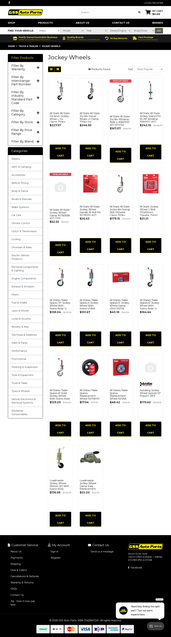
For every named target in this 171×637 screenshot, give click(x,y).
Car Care (16, 215)
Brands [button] (157, 22)
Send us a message (102, 551)
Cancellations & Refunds (25, 576)
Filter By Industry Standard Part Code (21, 97)
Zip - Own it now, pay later (23, 603)
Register (56, 557)
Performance (19, 350)
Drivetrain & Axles (22, 247)
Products (45, 22)
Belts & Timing (20, 183)
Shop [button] (11, 22)
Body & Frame (20, 191)
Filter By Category (18, 112)
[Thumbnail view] (51, 69)
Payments (17, 557)
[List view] (57, 69)
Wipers (16, 158)
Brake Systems (20, 207)
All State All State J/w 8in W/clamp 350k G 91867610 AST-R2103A (120, 120)
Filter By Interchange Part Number (21, 80)
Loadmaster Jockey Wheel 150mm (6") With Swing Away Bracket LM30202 (60, 486)
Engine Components (24, 278)
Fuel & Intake (19, 302)
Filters (15, 294)
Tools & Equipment (23, 375)
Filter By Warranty (18, 67)
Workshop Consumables (19, 412)
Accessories (18, 174)
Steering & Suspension (25, 367)
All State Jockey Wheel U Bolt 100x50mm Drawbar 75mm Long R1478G (149, 212)
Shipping (16, 563)
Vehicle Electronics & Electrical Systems (24, 401)
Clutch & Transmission (24, 231)
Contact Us (120, 22)
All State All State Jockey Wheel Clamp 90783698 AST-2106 (60, 214)
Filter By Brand (22, 141)
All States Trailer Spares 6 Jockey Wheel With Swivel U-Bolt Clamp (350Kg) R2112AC (89, 307)
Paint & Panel (19, 342)
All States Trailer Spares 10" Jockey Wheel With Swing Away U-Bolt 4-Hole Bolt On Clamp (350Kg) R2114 (60, 309)
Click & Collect (19, 570)
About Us (82, 22)
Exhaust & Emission (23, 286)
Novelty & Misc (20, 326)
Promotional (19, 358)
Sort (130, 69)
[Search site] (139, 12)
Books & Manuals (22, 199)
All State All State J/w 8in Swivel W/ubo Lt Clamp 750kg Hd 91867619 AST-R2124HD (90, 120)
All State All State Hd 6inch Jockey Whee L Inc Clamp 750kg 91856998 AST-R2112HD (60, 120)
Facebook (136, 567)
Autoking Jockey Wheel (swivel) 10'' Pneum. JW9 (150, 393)
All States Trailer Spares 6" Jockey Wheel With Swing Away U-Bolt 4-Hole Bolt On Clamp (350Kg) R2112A (150, 309)
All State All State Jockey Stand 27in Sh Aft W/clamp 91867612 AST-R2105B (150, 119)
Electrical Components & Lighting (25, 268)
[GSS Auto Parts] (25, 12)
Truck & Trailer (20, 383)
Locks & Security (21, 318)
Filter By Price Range (21, 132)
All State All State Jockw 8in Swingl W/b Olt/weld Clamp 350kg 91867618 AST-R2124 (120, 213)
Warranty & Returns (22, 582)
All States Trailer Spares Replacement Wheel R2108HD (90, 394)
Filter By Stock (22, 122)
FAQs (14, 588)
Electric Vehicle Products (20, 257)
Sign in (54, 551)
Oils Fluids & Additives (24, 334)
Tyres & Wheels (21, 391)
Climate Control (21, 223)
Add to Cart (60, 152)
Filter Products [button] (22, 58)
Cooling (16, 239)
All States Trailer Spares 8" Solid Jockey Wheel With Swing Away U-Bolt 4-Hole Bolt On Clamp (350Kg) (60, 397)
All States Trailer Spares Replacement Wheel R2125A (119, 394)
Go (159, 30)
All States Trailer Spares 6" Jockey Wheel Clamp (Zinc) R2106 (119, 304)
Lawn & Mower (20, 310)
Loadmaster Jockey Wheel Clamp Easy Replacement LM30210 (88, 486)
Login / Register (153, 3)
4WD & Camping (21, 166)
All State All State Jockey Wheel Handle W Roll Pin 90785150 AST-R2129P (90, 212)
